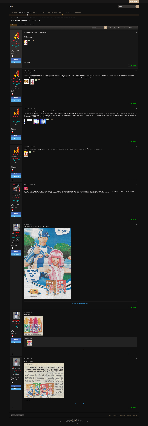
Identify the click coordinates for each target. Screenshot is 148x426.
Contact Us (128, 415)
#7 (136, 312)
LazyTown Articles (39, 12)
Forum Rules (122, 415)
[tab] (13, 25)
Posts (13, 24)
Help (110, 415)
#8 (136, 358)
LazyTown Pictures (65, 12)
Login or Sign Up (133, 1)
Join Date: (13, 50)
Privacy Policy (115, 415)
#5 (136, 184)
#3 (136, 108)
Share (17, 59)
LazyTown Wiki (52, 12)
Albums (41, 15)
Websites (47, 15)
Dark (12, 415)
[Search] (137, 6)
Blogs (36, 15)
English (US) (19, 415)
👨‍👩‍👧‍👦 (27, 15)
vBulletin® (73, 420)
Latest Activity (22, 24)
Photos (32, 24)
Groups (31, 15)
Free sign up (78, 12)
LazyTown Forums (25, 12)
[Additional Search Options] (135, 6)
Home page (13, 12)
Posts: (13, 53)
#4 (136, 146)
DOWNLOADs (54, 15)
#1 (136, 32)
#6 (136, 224)
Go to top (135, 415)
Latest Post (13, 15)
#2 (136, 70)
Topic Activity (21, 15)
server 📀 (60, 15)
